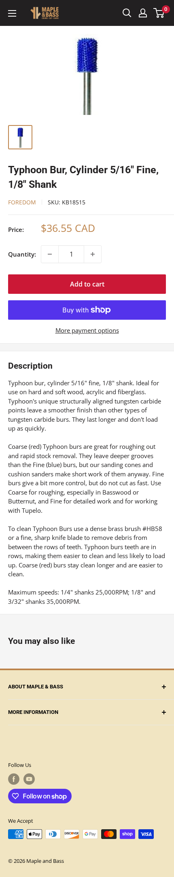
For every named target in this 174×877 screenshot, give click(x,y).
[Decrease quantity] (49, 254)
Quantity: (22, 254)
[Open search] (127, 12)
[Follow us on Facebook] (13, 779)
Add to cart (87, 284)
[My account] (143, 12)
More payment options (87, 330)
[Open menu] (12, 13)
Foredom (22, 202)
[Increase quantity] (92, 254)
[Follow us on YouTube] (29, 779)
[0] (159, 13)
